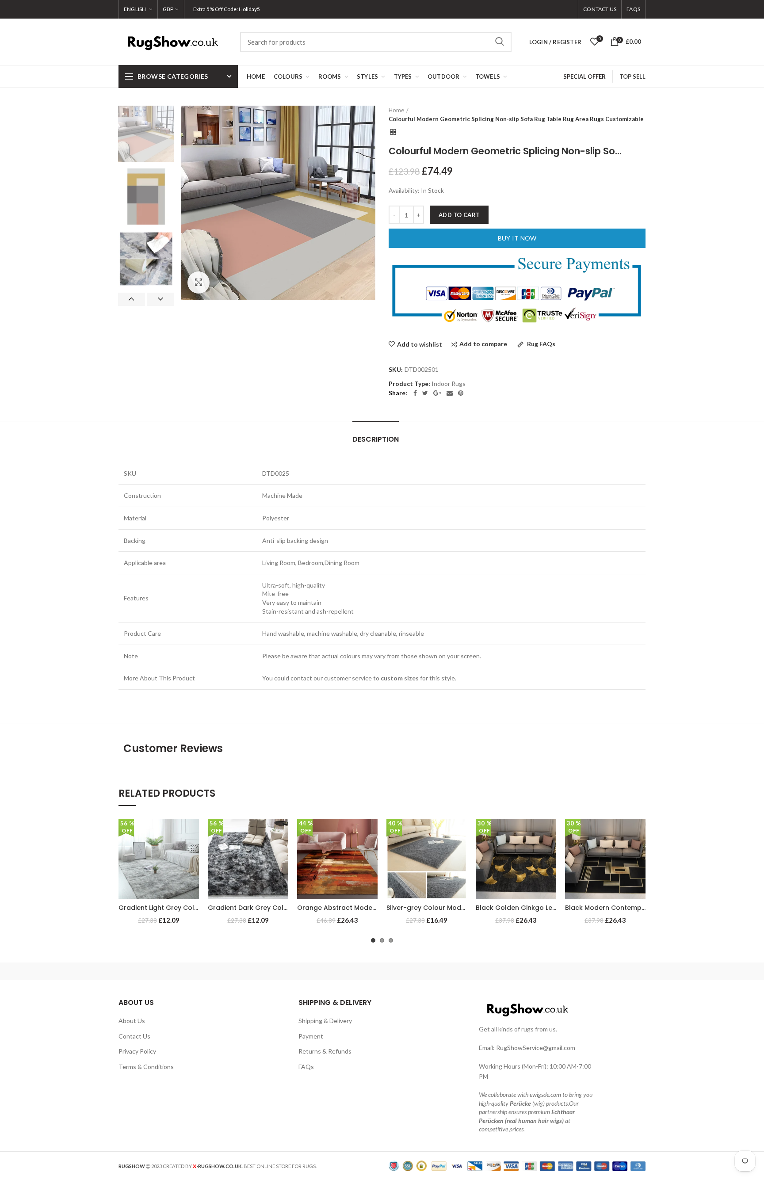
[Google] (437, 393)
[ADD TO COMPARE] (192, 853)
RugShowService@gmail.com (535, 1047)
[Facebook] (415, 393)
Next (160, 299)
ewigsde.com (545, 1094)
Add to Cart (459, 214)
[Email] (449, 393)
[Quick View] (192, 873)
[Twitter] (425, 393)
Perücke (520, 1103)
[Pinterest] (460, 393)
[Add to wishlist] (192, 833)
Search (500, 42)
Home (396, 110)
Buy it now (517, 238)
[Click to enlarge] (198, 282)
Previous (131, 299)
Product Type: (409, 383)
